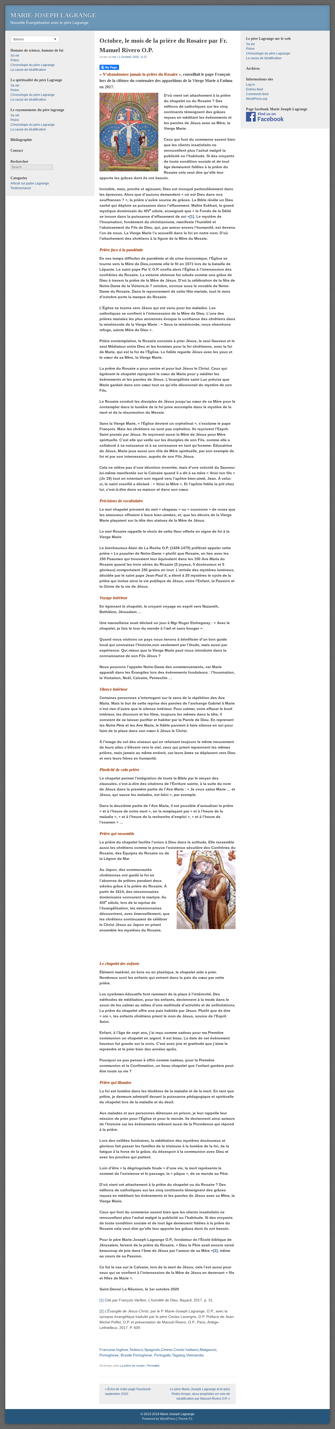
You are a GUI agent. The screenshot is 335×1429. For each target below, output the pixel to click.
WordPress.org (256, 99)
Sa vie (14, 55)
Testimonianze (20, 188)
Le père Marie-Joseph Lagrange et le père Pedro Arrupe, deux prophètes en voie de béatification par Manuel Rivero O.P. (200, 1393)
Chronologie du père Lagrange (32, 65)
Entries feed (254, 89)
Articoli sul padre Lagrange (29, 183)
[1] (191, 216)
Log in (250, 84)
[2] (215, 1250)
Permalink (153, 1365)
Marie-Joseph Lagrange (53, 15)
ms (114, 56)
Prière (14, 60)
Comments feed (257, 94)
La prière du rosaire (132, 1365)
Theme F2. (185, 1419)
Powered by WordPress (159, 1419)
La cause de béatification (28, 70)
